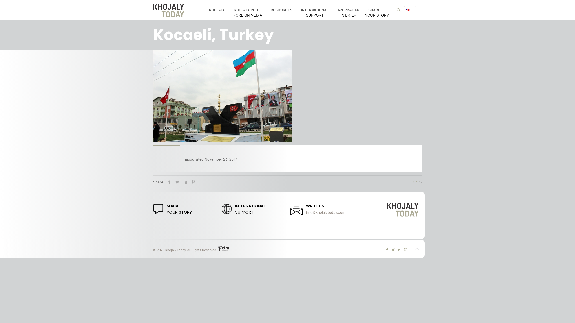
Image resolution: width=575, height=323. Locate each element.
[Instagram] (405, 249)
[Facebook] (387, 249)
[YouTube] (399, 249)
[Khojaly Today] (168, 10)
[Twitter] (393, 249)
